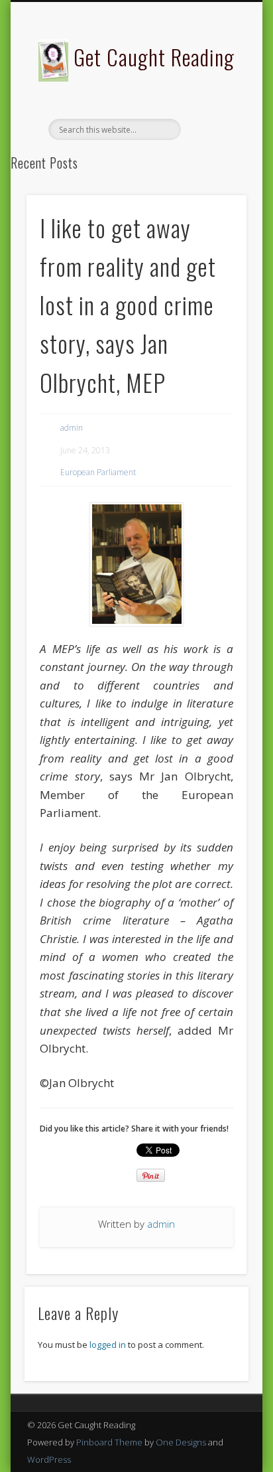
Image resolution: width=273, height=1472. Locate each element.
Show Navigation (214, 118)
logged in (107, 1345)
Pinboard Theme (109, 1442)
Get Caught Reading (154, 56)
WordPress (49, 1459)
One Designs (181, 1442)
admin (71, 427)
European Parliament (98, 472)
